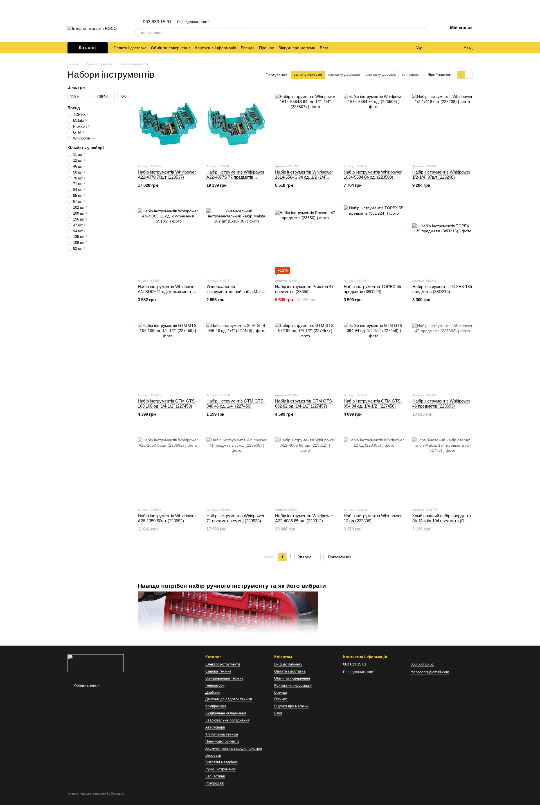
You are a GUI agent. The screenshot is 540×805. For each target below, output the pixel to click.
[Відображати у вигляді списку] (468, 74)
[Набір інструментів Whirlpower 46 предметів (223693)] (442, 353)
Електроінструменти (222, 664)
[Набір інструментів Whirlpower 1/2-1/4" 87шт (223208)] (442, 124)
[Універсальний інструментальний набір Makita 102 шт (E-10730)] (236, 238)
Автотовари (215, 727)
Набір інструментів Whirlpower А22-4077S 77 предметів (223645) (235, 177)
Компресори (215, 706)
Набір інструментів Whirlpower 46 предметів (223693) (441, 403)
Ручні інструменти (220, 769)
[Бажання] (447, 48)
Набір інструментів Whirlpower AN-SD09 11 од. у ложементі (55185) (167, 291)
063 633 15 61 (157, 22)
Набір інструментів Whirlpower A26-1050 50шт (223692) (167, 518)
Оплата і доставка (130, 48)
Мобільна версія (86, 685)
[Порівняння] (436, 48)
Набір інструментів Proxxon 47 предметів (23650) (304, 289)
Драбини (212, 692)
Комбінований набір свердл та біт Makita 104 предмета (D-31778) (441, 520)
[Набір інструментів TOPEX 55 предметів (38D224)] (374, 238)
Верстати (213, 755)
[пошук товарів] (423, 32)
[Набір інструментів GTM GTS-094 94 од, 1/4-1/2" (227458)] (374, 353)
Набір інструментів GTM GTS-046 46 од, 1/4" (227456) (235, 403)
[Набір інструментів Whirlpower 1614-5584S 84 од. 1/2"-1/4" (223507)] (305, 124)
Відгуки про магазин (296, 48)
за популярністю (308, 74)
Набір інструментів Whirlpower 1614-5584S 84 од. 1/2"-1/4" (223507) (304, 177)
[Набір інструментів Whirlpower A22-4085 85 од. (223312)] (305, 467)
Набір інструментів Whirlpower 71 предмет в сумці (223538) (235, 518)
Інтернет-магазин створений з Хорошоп (96, 793)
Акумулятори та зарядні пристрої (233, 748)
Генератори (214, 685)
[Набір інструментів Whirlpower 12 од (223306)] (374, 467)
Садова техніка (218, 671)
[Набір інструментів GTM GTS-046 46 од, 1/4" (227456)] (236, 353)
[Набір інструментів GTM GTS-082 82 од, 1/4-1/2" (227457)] (305, 353)
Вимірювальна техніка (224, 678)
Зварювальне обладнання (227, 720)
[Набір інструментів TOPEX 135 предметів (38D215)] (442, 238)
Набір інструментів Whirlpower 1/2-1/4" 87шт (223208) (441, 174)
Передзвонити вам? (193, 22)
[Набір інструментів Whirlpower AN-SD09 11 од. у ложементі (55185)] (168, 238)
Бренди (248, 48)
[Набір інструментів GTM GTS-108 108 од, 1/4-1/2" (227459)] (168, 353)
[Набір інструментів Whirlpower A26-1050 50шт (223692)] (168, 467)
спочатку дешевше (344, 74)
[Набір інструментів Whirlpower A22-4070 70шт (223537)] (168, 124)
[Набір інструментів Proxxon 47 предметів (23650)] (305, 238)
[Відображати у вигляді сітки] (461, 74)
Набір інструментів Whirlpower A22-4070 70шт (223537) (167, 174)
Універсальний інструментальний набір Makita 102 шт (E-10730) (236, 291)
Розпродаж (214, 783)
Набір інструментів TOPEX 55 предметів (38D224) (372, 289)
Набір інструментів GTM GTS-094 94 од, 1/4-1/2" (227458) (373, 403)
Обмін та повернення (171, 48)
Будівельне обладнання (225, 713)
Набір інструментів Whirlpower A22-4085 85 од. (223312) (304, 518)
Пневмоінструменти (222, 741)
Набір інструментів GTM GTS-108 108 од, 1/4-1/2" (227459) (167, 403)
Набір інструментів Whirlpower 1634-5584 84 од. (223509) (373, 174)
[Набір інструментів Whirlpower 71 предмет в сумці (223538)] (236, 467)
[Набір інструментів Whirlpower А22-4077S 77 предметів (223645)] (236, 124)
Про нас (266, 48)
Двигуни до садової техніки (228, 699)
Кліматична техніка (221, 734)
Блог (324, 48)
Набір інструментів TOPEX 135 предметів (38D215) (442, 289)
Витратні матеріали (221, 762)
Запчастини (215, 776)
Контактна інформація (215, 48)
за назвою (410, 74)
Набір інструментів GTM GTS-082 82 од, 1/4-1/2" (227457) (304, 403)
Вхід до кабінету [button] (288, 664)
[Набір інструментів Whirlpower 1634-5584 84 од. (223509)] (374, 124)
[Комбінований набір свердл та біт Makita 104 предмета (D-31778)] (442, 467)
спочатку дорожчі (381, 74)
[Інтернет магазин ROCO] (96, 663)
